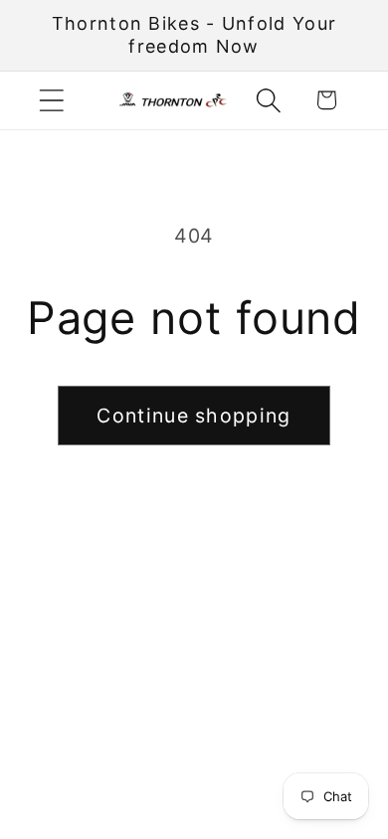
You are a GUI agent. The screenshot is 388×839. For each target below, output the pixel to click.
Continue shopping (194, 415)
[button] (51, 100)
